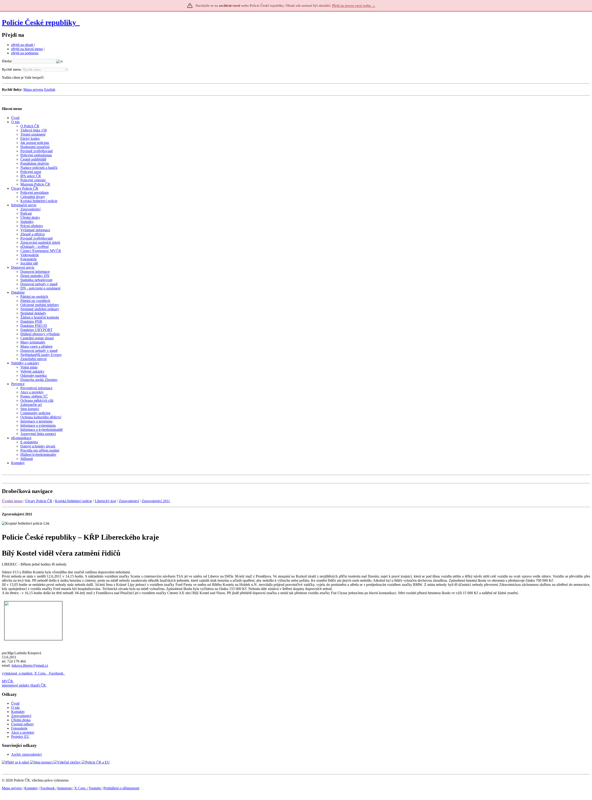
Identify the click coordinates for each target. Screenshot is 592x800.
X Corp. (40, 673)
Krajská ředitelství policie (73, 501)
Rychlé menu (11, 69)
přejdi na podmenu (24, 53)
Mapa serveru (33, 89)
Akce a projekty (22, 732)
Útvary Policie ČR (38, 501)
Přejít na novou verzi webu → (353, 5)
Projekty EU (20, 737)
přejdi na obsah (22, 45)
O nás (15, 707)
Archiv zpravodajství (26, 754)
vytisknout (9, 673)
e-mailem (25, 673)
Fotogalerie (19, 728)
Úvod (15, 703)
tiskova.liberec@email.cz (30, 665)
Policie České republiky (39, 22)
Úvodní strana (12, 501)
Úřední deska (21, 720)
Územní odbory (22, 724)
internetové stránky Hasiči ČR (24, 685)
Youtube (95, 788)
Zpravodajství (129, 501)
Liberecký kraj (105, 501)
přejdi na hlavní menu (27, 49)
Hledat (7, 61)
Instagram (65, 788)
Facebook (56, 673)
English (49, 89)
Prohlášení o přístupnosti (121, 788)
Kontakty (18, 712)
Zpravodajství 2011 (156, 501)
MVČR (7, 681)
